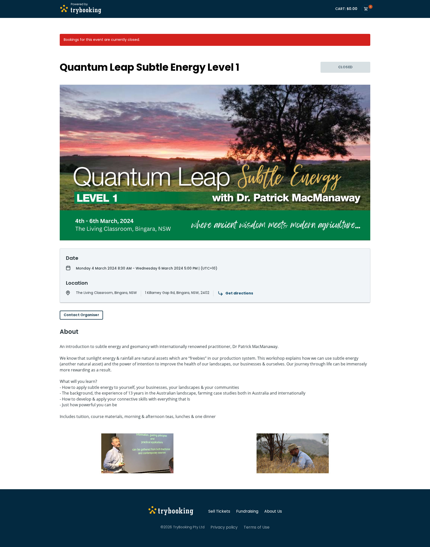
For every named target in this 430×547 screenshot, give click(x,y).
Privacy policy (224, 527)
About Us (273, 511)
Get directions (239, 293)
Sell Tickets (219, 511)
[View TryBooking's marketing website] (170, 511)
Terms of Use (256, 527)
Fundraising (247, 511)
